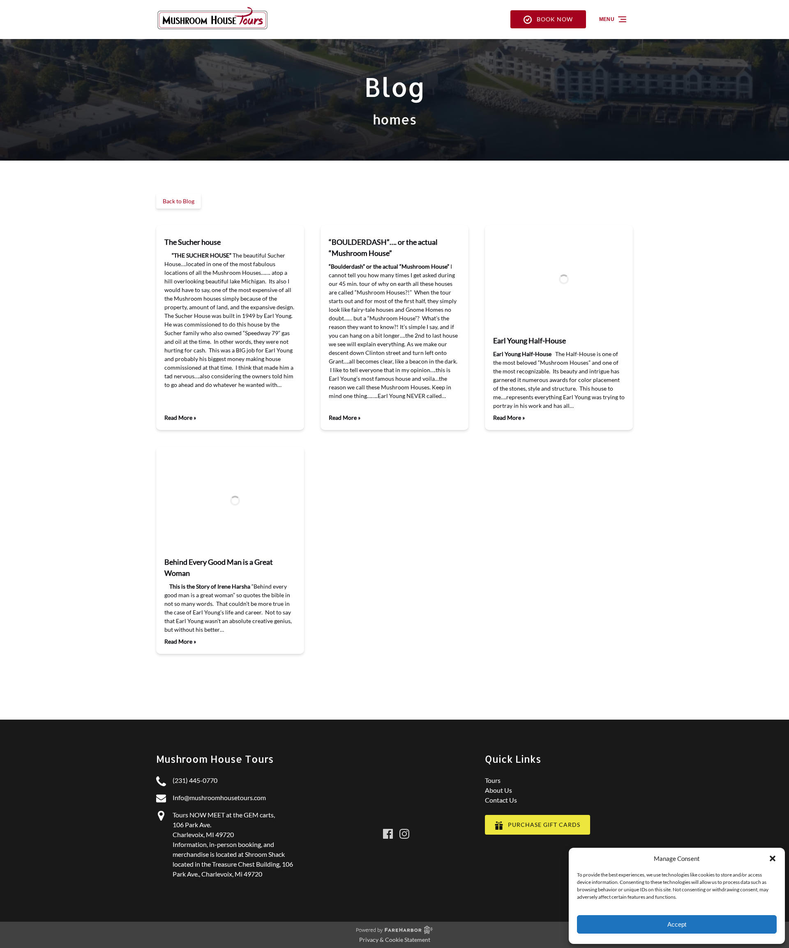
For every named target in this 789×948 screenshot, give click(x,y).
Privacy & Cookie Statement (394, 939)
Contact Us (501, 800)
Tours (493, 780)
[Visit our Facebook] (388, 834)
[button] (772, 858)
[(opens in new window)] (394, 804)
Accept (676, 924)
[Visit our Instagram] (404, 834)
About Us (498, 790)
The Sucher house (192, 241)
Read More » (180, 417)
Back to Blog (178, 201)
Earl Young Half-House (529, 340)
